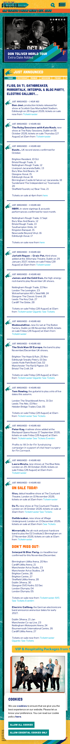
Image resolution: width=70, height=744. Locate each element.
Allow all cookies (21, 724)
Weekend (45, 78)
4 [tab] (59, 19)
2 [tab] (53, 19)
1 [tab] (51, 19)
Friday (58, 78)
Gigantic (37, 311)
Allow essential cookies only (28, 732)
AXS (57, 597)
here (45, 195)
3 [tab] (56, 19)
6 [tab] (64, 19)
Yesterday (22, 78)
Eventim (50, 438)
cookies (22, 705)
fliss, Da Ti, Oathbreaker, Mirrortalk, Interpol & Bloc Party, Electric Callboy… (36, 90)
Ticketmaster (30, 114)
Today (10, 78)
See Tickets (48, 311)
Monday (34, 78)
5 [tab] (62, 19)
